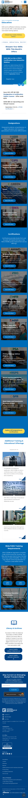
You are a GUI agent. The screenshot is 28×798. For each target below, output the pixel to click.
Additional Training (14, 42)
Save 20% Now (9, 153)
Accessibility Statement (7, 771)
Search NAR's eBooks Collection (13, 656)
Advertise (4, 763)
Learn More (7, 583)
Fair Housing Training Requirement (10, 783)
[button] (14, 478)
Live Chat (6, 719)
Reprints (4, 765)
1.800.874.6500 (7, 716)
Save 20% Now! (9, 266)
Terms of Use (5, 773)
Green (5, 189)
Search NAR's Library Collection (12, 650)
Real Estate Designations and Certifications (12, 779)
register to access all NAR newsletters (14, 682)
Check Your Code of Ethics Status (13, 35)
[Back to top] (24, 795)
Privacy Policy (20, 702)
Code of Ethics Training (8, 781)
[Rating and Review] (7, 748)
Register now (10, 79)
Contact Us (6, 714)
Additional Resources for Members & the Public (12, 767)
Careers (4, 761)
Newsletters (5, 759)
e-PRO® (5, 280)
